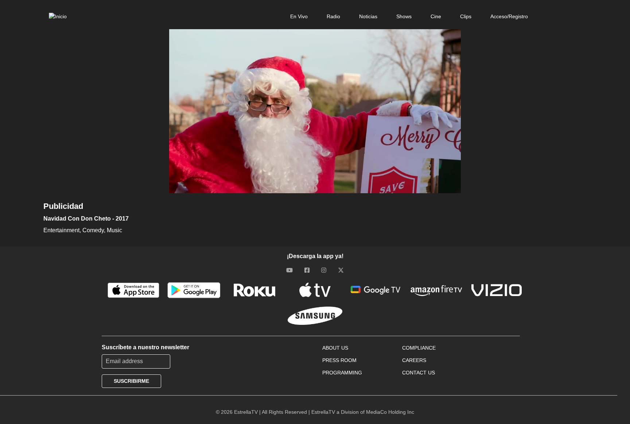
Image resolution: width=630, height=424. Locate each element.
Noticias (368, 16)
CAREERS (414, 360)
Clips (465, 16)
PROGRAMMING (342, 373)
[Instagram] (323, 270)
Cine (436, 16)
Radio (333, 16)
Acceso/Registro (509, 16)
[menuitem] (299, 16)
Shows (404, 16)
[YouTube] (289, 270)
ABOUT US (335, 348)
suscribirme (131, 381)
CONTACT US (418, 373)
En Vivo (299, 16)
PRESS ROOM (339, 360)
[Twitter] (341, 270)
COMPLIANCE (419, 348)
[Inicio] (58, 16)
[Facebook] (307, 270)
